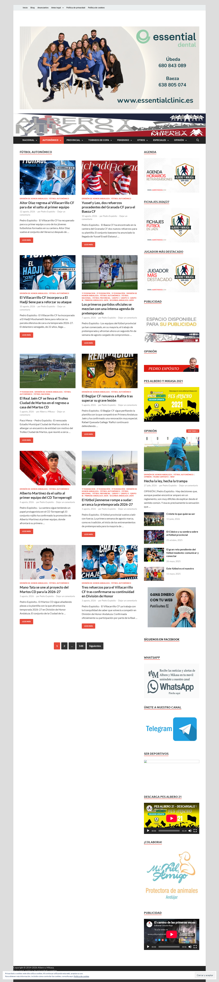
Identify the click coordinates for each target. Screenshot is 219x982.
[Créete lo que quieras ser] (154, 514)
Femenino (123, 140)
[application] (171, 818)
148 (81, 645)
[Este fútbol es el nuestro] (154, 568)
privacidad (42, 970)
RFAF (172, 477)
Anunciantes (43, 7)
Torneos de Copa (98, 140)
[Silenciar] (190, 830)
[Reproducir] (148, 830)
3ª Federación (118, 293)
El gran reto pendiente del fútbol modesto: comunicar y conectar (182, 553)
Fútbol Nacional (42, 394)
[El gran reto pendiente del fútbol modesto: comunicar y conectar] (154, 549)
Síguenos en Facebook (161, 639)
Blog (32, 7)
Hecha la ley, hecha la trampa (165, 481)
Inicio (25, 7)
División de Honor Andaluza (34, 198)
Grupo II (125, 298)
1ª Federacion (88, 293)
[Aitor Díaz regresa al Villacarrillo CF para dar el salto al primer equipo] (48, 177)
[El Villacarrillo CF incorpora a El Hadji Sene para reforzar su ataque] (48, 272)
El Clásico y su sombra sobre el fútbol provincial (182, 533)
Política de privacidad (75, 7)
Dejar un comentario (127, 317)
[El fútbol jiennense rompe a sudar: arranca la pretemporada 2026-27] (110, 468)
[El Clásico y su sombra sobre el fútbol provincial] (154, 531)
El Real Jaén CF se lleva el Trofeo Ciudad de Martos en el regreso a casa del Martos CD (44, 402)
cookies (53, 970)
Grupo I (115, 298)
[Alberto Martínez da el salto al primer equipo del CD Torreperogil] (48, 468)
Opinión (179, 140)
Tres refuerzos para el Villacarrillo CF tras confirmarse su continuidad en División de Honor (108, 591)
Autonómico (50, 140)
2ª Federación (103, 293)
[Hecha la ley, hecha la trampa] (171, 438)
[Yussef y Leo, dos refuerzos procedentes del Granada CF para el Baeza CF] (110, 177)
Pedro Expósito (48, 211)
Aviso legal (56, 7)
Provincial (73, 140)
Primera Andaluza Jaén (96, 300)
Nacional (28, 140)
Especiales (159, 140)
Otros (141, 140)
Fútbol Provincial (101, 298)
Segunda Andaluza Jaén (122, 300)
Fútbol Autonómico (59, 198)
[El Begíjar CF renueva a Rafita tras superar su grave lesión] (110, 371)
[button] (109, 67)
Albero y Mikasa (47, 411)
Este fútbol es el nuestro (180, 568)
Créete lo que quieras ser (180, 513)
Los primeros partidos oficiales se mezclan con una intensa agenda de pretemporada (108, 308)
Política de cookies (96, 7)
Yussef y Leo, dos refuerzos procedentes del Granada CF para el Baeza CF (108, 207)
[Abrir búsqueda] (197, 140)
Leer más (25, 239)
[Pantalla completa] (195, 830)
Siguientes (95, 645)
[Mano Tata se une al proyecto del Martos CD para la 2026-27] (48, 562)
